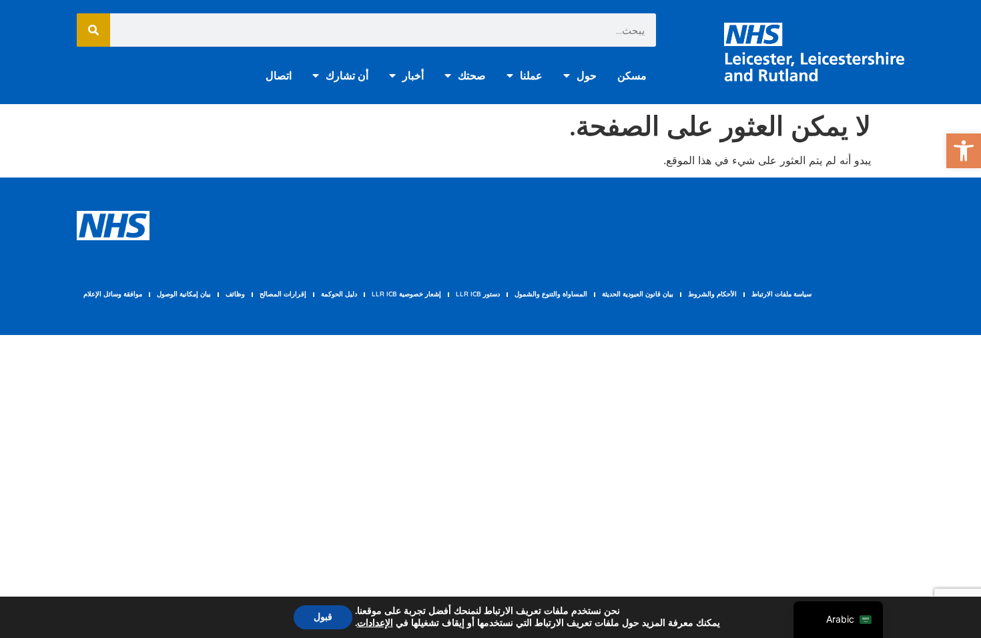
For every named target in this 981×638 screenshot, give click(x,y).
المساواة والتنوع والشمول (551, 294)
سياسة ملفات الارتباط (781, 294)
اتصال (279, 75)
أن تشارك (347, 75)
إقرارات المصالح (283, 294)
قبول (323, 617)
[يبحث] (93, 30)
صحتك (472, 75)
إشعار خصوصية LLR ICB (406, 294)
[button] (963, 150)
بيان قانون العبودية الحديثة (637, 294)
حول (587, 75)
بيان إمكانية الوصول (184, 294)
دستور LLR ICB (478, 294)
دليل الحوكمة (339, 294)
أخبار (413, 75)
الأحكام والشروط (712, 294)
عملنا (531, 75)
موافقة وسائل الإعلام (112, 294)
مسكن (632, 75)
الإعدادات (375, 623)
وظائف (235, 294)
